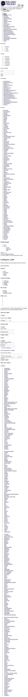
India (5, 500)
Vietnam (6, 688)
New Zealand (7, 573)
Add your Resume (5, 265)
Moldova (6, 555)
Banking (5, 20)
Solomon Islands (8, 635)
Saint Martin (7, 613)
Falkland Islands (8, 461)
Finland (6, 465)
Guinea (5, 489)
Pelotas (5, 196)
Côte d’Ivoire (7, 438)
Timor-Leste (7, 660)
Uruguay (6, 682)
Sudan (5, 645)
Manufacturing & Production (10, 38)
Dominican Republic (9, 451)
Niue (5, 578)
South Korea (7, 640)
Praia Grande (6, 227)
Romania (6, 604)
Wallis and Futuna (8, 690)
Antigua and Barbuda (9, 378)
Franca (5, 203)
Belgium (6, 394)
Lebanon (6, 526)
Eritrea (5, 457)
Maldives (6, 543)
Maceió (5, 129)
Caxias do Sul (6, 177)
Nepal (5, 568)
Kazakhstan (6, 516)
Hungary (6, 498)
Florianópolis (6, 166)
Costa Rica (6, 437)
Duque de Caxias (7, 132)
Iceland (5, 499)
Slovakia (6, 632)
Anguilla (6, 377)
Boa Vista (5, 236)
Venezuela (6, 687)
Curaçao (6, 442)
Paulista (5, 209)
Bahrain (6, 389)
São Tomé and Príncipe (9, 621)
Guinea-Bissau (7, 490)
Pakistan (6, 586)
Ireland (5, 505)
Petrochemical (6, 37)
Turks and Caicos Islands (10, 670)
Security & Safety (7, 21)
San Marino (6, 619)
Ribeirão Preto (6, 146)
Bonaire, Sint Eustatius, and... (11, 402)
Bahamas (6, 387)
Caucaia (5, 214)
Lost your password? (5, 350)
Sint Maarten (7, 631)
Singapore (6, 630)
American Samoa (8, 373)
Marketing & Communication (10, 29)
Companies (6, 282)
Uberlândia (5, 149)
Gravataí (5, 233)
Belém (4, 122)
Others (4, 40)
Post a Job (5, 16)
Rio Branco (6, 218)
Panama (6, 590)
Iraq (5, 504)
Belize (5, 395)
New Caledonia (7, 572)
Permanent (7, 64)
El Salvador (6, 455)
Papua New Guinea (8, 591)
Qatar (5, 601)
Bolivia (5, 400)
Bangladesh (6, 390)
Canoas (5, 190)
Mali (5, 544)
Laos (5, 524)
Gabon (5, 472)
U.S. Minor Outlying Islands (10, 673)
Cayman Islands (7, 421)
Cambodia (6, 416)
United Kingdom (8, 679)
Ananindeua (6, 164)
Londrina (5, 157)
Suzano (5, 213)
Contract (7, 61)
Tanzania (6, 657)
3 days (6, 48)
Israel (5, 508)
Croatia (5, 439)
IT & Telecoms (6, 27)
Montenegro (7, 559)
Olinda (5, 180)
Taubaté (5, 224)
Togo (5, 661)
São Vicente (6, 193)
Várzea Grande (6, 228)
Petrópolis (5, 215)
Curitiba (5, 118)
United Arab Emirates (9, 678)
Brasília (5, 116)
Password (3, 345)
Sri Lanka (6, 644)
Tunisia (5, 666)
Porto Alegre (6, 123)
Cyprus (5, 443)
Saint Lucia (6, 612)
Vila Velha (5, 170)
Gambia (6, 473)
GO (2, 75)
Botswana (6, 404)
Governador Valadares (8, 226)
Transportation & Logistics (9, 34)
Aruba (5, 382)
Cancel (2, 334)
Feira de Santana (7, 155)
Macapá (5, 185)
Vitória (5, 198)
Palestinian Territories (9, 588)
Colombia (6, 430)
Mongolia (6, 557)
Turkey (5, 667)
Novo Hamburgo (7, 220)
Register (5, 15)
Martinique (6, 548)
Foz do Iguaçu (6, 206)
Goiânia (5, 124)
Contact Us (6, 280)
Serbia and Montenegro (9, 626)
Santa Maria (6, 231)
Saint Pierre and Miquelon (10, 614)
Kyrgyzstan (6, 522)
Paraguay (6, 592)
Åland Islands (7, 369)
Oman (5, 585)
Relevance (8, 249)
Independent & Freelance (9, 26)
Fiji (5, 464)
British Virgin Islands (9, 409)
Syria (5, 653)
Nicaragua (6, 574)
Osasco (5, 140)
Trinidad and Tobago (9, 665)
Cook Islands (7, 435)
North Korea (7, 581)
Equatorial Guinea (8, 456)
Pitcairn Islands (7, 596)
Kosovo (6, 520)
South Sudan (7, 642)
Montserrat (6, 560)
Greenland (6, 481)
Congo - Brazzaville (8, 433)
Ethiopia (6, 460)
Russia (5, 605)
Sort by (8, 247)
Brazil (5, 407)
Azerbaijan (6, 386)
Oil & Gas (5, 35)
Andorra (6, 374)
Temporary (7, 59)
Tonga (5, 664)
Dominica (6, 448)
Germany (6, 476)
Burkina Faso (7, 413)
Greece (5, 479)
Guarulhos (5, 125)
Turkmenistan (7, 669)
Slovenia (6, 634)
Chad (5, 424)
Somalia (6, 636)
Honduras (6, 495)
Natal (4, 133)
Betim (4, 176)
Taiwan (6, 655)
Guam (5, 485)
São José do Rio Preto (8, 179)
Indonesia (6, 502)
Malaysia (6, 542)
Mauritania (6, 549)
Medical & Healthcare (8, 31)
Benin (5, 396)
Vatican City (7, 686)
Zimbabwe (6, 695)
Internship (7, 62)
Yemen (5, 692)
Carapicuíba (6, 181)
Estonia (6, 459)
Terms (4, 273)
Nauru (5, 566)
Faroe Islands (7, 463)
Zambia (6, 693)
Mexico (6, 552)
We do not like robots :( (6, 352)
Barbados (6, 391)
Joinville (5, 161)
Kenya (5, 517)
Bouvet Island (7, 406)
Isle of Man (6, 507)
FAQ (4, 271)
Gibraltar (6, 478)
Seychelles (6, 627)
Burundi (6, 415)
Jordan (5, 515)
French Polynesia (8, 469)
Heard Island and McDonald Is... (11, 494)
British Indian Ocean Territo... (11, 408)
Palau (5, 587)
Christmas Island (8, 428)
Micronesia (6, 553)
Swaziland (6, 649)
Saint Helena (7, 609)
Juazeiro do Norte (10, 254)
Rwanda (6, 607)
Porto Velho (6, 202)
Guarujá (5, 201)
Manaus (5, 119)
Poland (5, 598)
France (5, 466)
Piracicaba (5, 184)
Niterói (5, 162)
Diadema (5, 172)
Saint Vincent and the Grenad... (11, 617)
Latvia (5, 525)
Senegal (6, 623)
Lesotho (6, 528)
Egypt (5, 453)
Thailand (6, 658)
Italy (5, 509)
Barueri (5, 223)
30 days (7, 51)
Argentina (6, 380)
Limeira (5, 210)
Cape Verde (6, 420)
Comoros (6, 432)
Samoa (5, 618)
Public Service (6, 24)
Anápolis (5, 197)
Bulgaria (6, 412)
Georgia (6, 474)
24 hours (7, 46)
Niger (5, 575)
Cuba (5, 441)
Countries (5, 284)
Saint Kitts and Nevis (9, 610)
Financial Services (7, 18)
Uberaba (5, 216)
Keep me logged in (6, 347)
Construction (6, 39)
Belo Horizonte (6, 115)
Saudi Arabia (7, 622)
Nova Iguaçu (6, 128)
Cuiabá (5, 151)
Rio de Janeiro (6, 111)
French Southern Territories (10, 470)
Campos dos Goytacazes (9, 174)
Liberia (5, 529)
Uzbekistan (6, 683)
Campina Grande (7, 183)
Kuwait (6, 521)
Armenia (6, 381)
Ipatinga (5, 239)
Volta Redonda (6, 229)
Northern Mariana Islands (10, 582)
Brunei (5, 411)
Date (7, 250)
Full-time (7, 56)
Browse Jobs (6, 11)
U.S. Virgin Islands (8, 674)
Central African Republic (10, 422)
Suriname (6, 647)
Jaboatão (5, 138)
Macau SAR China (8, 536)
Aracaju (5, 154)
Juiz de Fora (6, 158)
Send (6, 334)
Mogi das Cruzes (7, 192)
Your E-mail (4, 328)
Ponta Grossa (6, 207)
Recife (4, 120)
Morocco (6, 561)
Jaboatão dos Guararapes (9, 144)
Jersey (5, 513)
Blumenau (5, 205)
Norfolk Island (7, 579)
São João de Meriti (7, 163)
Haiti (5, 492)
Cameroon (6, 417)
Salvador (5, 113)
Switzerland (7, 652)
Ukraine (6, 677)
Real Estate (6, 25)
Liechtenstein (7, 531)
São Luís (5, 131)
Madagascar (7, 539)
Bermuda (6, 398)
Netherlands (7, 569)
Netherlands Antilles (8, 570)
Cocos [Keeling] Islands (9, 429)
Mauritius (6, 551)
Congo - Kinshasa (8, 434)
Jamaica (6, 511)
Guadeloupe (7, 483)
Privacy (5, 275)
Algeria (5, 372)
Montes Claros (6, 189)
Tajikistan (6, 656)
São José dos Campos (8, 148)
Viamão (5, 211)
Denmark (6, 446)
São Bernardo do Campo (9, 136)
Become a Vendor (7, 293)
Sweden (6, 651)
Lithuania (6, 534)
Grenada (6, 482)
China (5, 426)
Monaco (6, 556)
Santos (4, 167)
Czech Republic (7, 445)
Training (5, 22)
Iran (5, 503)
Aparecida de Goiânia (8, 153)
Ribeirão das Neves (7, 168)
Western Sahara (7, 691)
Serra (4, 171)
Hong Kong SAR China (9, 496)
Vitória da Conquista (8, 222)
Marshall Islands (8, 547)
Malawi (6, 540)
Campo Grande (6, 137)
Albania (6, 370)
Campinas (5, 127)
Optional (7, 65)
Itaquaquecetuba (7, 187)
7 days (6, 49)
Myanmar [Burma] (8, 564)
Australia (6, 383)
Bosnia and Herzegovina (9, 403)
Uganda (6, 675)
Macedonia (6, 538)
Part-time (7, 58)
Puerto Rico (7, 600)
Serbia (5, 625)
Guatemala (6, 486)
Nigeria (6, 577)
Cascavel (5, 219)
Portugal (6, 599)
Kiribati (6, 518)
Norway (6, 583)
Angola (5, 376)
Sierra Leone (7, 629)
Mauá (4, 175)
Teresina (5, 135)
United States (7, 680)
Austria (5, 385)
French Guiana (7, 468)
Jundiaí (5, 194)
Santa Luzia (6, 232)
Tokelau (6, 662)
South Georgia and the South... (11, 639)
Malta (5, 546)
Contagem (5, 145)
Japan (5, 512)
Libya (5, 530)
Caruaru (5, 235)
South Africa (7, 638)
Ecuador (6, 452)
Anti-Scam (5, 272)
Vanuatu (6, 684)
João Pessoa (6, 142)
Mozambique (7, 562)
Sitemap (5, 283)
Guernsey (6, 487)
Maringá (5, 200)
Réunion (6, 603)
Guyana (6, 491)
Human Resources (7, 30)
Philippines (6, 595)
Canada (6, 419)
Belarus (6, 393)
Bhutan (5, 399)
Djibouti (6, 447)
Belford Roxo (6, 159)
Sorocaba (5, 150)
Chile (5, 425)
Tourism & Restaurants (8, 33)
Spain (5, 643)
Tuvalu (5, 671)
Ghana (5, 477)
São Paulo (5, 110)
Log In (5, 13)
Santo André (6, 141)
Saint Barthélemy (8, 608)
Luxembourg (7, 535)
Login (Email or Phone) (6, 342)
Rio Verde (5, 237)
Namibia (6, 565)
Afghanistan (7, 368)
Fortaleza (5, 114)
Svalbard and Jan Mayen (9, 648)
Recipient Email (5, 332)
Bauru (4, 188)
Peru (5, 594)
